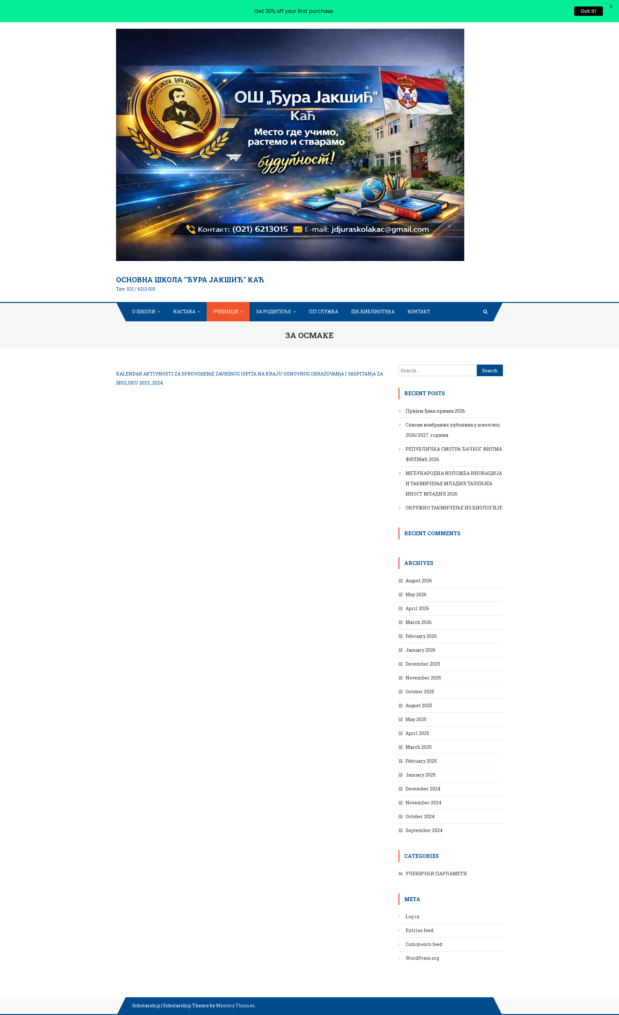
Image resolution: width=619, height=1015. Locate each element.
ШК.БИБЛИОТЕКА (373, 311)
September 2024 (424, 830)
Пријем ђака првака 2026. (436, 411)
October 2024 (420, 816)
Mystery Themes (235, 1005)
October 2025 (420, 691)
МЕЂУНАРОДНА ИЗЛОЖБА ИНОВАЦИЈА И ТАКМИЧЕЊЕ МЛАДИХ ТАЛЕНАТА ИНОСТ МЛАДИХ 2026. (454, 483)
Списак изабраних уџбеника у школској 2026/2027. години (453, 430)
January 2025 (421, 775)
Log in (413, 916)
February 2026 (421, 636)
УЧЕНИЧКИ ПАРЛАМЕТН (436, 873)
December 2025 (423, 664)
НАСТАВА (184, 311)
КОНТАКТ (419, 311)
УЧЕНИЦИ (225, 311)
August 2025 (419, 705)
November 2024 (423, 802)
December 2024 (423, 789)
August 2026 (419, 581)
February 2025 (421, 761)
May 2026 (416, 594)
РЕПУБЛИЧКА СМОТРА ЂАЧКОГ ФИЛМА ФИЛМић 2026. (454, 454)
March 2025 (419, 747)
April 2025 (417, 733)
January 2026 (421, 650)
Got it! (588, 11)
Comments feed (424, 944)
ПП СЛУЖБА (323, 311)
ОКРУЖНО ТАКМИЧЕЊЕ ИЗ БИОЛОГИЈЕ (454, 508)
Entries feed (420, 930)
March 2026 (419, 622)
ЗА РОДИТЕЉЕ (273, 311)
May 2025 (416, 719)
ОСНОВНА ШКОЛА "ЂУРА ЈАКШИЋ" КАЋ (190, 279)
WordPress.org (422, 958)
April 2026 (417, 608)
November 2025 (423, 678)
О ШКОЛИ (143, 311)
